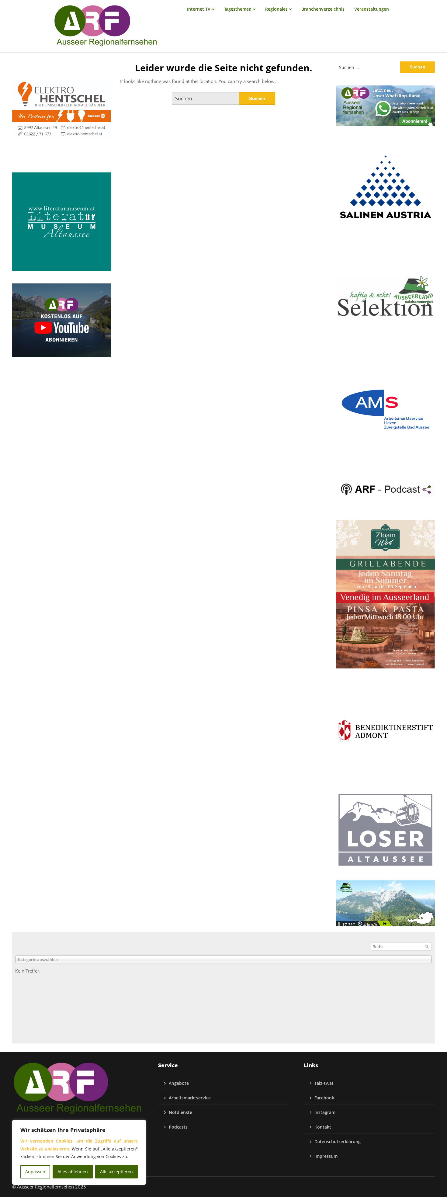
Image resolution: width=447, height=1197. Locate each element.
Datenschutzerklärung (337, 1141)
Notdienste (180, 1112)
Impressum (326, 1156)
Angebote (179, 1083)
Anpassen (35, 1171)
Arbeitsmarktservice (190, 1098)
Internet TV (198, 9)
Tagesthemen (237, 9)
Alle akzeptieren (116, 1171)
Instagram (324, 1112)
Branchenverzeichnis (323, 9)
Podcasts (178, 1127)
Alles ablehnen (72, 1171)
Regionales (276, 9)
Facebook (324, 1098)
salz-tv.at (324, 1083)
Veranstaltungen (371, 9)
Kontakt (322, 1127)
